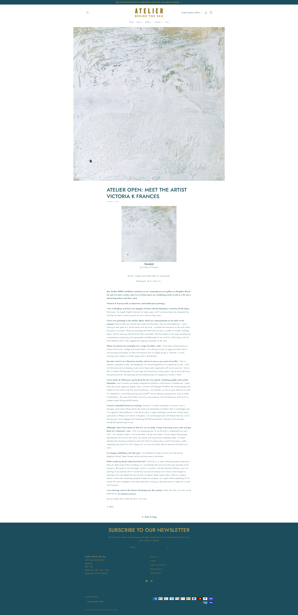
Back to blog (151, 516)
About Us (153, 556)
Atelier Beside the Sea (98, 610)
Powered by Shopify (111, 610)
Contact (153, 561)
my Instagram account (127, 493)
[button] (87, 12)
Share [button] (111, 506)
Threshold (149, 264)
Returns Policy (155, 573)
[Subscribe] (167, 547)
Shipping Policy (156, 569)
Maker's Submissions (158, 565)
